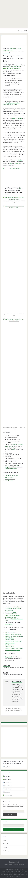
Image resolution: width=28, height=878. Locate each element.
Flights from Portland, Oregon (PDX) (13, 641)
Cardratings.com (8, 624)
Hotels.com (20, 619)
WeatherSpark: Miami (10, 479)
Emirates (11, 617)
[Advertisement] (14, 14)
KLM (15, 617)
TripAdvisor (14, 619)
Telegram (10, 789)
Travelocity (5, 68)
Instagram (10, 785)
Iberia (10, 613)
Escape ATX (22, 31)
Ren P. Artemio (20, 52)
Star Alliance (18, 710)
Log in (4, 840)
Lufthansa (11, 615)
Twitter (8, 792)
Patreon (8, 766)
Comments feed (6, 847)
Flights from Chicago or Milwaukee (13, 634)
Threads (8, 776)
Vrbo (14, 612)
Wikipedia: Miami (9, 480)
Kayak (6, 608)
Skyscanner (19, 606)
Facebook (10, 795)
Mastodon (10, 782)
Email (4, 808)
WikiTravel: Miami (9, 477)
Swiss (15, 615)
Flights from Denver (9, 644)
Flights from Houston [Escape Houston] (14, 648)
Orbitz (7, 66)
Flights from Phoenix (9, 643)
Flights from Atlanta (9, 646)
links (20, 188)
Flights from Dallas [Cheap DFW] (12, 650)
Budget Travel (8, 657)
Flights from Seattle (9, 639)
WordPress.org (6, 850)
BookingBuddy (17, 68)
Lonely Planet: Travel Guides (11, 475)
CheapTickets (13, 66)
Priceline (19, 66)
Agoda (6, 620)
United (7, 712)
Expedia (11, 68)
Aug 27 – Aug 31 (9, 446)
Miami (11, 710)
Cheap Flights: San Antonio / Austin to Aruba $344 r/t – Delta (13, 668)
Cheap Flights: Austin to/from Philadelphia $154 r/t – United (12, 675)
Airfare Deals (8, 708)
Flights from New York (10, 632)
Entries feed (5, 843)
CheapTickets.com (9, 610)
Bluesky (9, 779)
